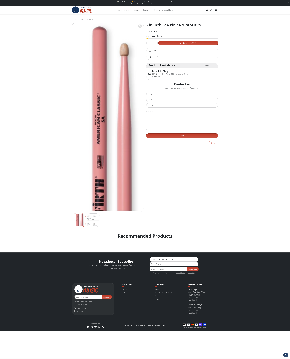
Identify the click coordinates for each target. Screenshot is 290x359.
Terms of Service (180, 273)
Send (182, 135)
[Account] (211, 10)
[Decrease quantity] (148, 43)
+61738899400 (157, 76)
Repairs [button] (146, 10)
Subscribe (193, 269)
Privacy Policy (191, 273)
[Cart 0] (215, 10)
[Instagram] (92, 326)
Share (215, 143)
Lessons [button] (136, 10)
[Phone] (103, 326)
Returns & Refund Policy (163, 292)
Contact (124, 292)
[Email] (99, 326)
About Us (125, 289)
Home (119, 10)
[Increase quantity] (156, 43)
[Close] (288, 3)
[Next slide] (215, 240)
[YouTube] (95, 326)
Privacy (157, 296)
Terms (157, 289)
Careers (156, 10)
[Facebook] (88, 326)
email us (80, 311)
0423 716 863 (82, 308)
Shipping (158, 299)
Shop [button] (126, 10)
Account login (167, 10)
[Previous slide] (74, 240)
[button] (207, 10)
